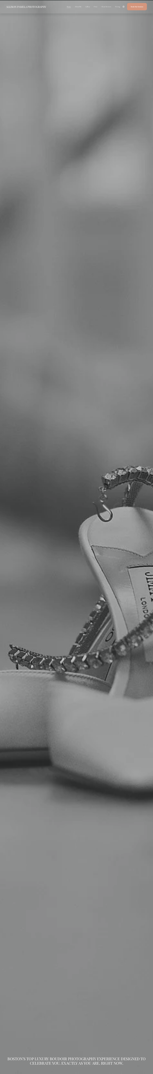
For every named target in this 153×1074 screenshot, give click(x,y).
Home (69, 7)
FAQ (95, 7)
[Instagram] (124, 7)
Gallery (87, 7)
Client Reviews (106, 7)
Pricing (117, 7)
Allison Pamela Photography (26, 6)
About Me (78, 7)
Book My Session (137, 7)
